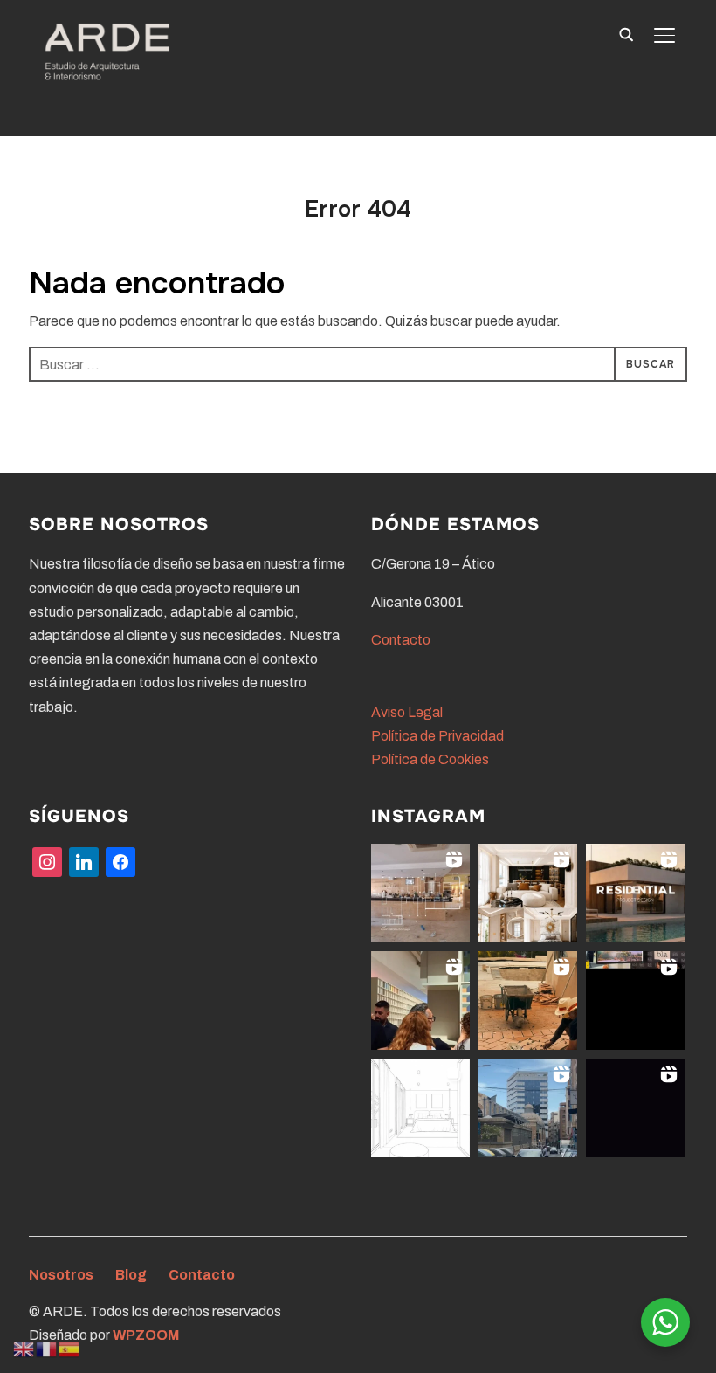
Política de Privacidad (437, 735)
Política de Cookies (430, 759)
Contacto (400, 639)
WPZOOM (146, 1335)
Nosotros (61, 1274)
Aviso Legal (407, 712)
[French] (47, 1348)
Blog (131, 1274)
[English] (24, 1348)
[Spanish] (70, 1348)
